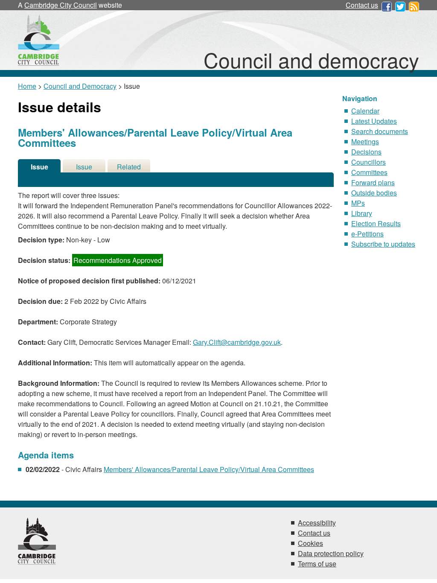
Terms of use (317, 563)
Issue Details (39, 167)
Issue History (84, 167)
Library (361, 213)
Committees (369, 172)
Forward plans (373, 182)
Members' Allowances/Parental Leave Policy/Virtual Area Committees (209, 469)
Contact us (362, 5)
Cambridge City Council (60, 5)
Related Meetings (129, 167)
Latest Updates (374, 121)
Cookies (310, 543)
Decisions (366, 152)
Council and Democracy (80, 86)
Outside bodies (374, 193)
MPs (358, 203)
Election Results (376, 223)
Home (27, 86)
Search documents (379, 131)
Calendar (365, 111)
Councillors (368, 162)
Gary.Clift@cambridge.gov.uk (237, 342)
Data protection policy (331, 553)
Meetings (365, 141)
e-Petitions (367, 234)
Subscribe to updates (383, 244)
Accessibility (317, 523)
